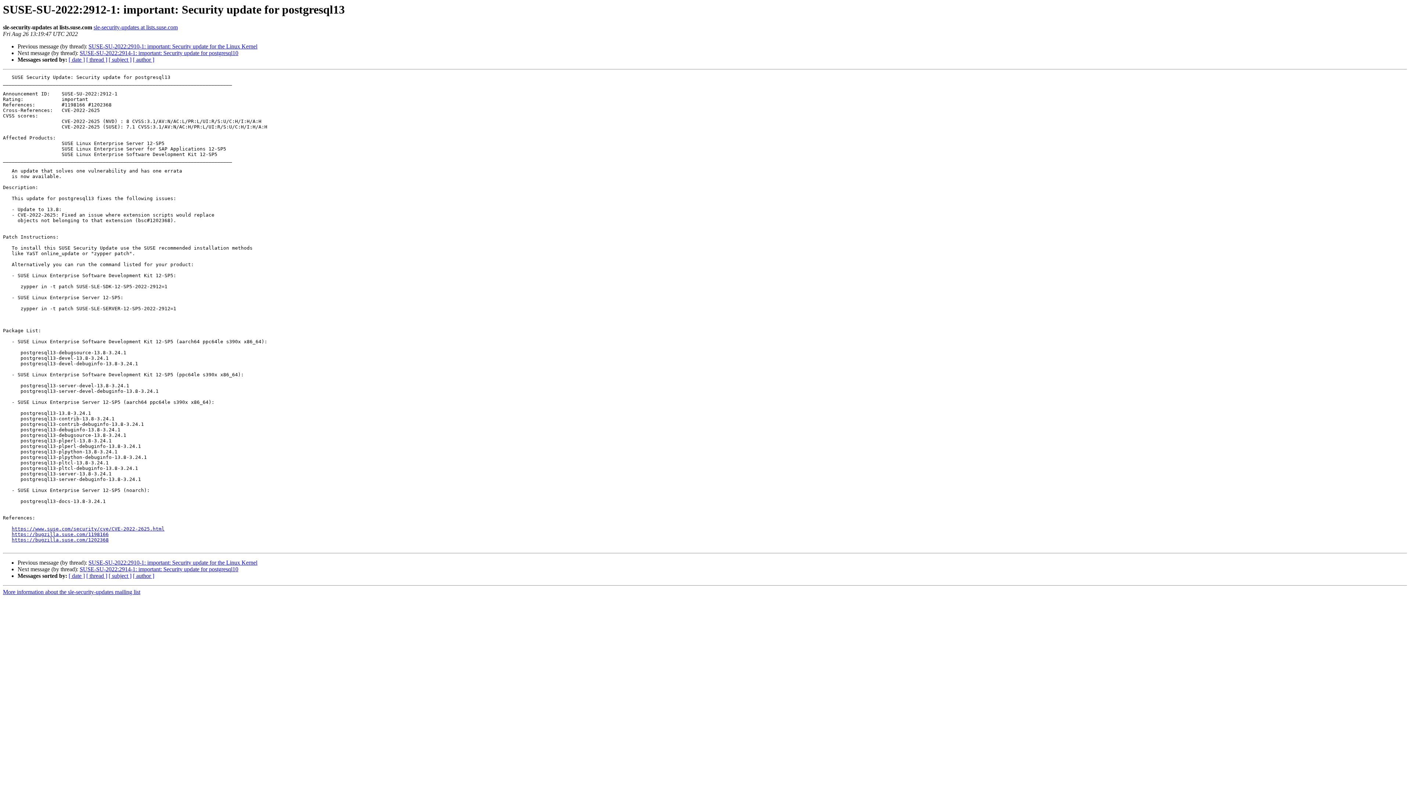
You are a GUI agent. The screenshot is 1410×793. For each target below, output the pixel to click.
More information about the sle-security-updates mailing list (71, 592)
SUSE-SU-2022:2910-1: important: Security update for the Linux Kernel (172, 46)
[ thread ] (96, 60)
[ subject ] (120, 60)
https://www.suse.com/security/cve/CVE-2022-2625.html (88, 529)
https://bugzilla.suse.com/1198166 (60, 534)
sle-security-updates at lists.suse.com (136, 27)
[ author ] (143, 60)
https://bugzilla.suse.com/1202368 (60, 540)
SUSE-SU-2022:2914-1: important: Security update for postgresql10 (159, 53)
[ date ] (77, 60)
